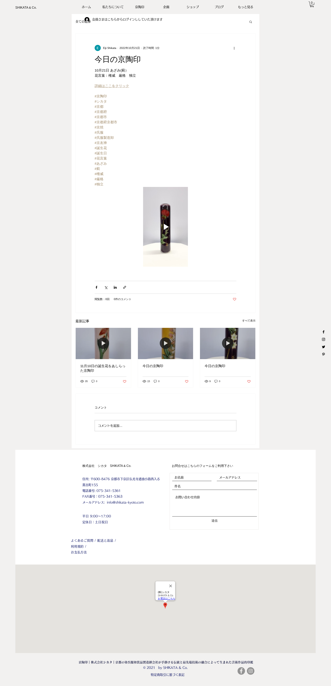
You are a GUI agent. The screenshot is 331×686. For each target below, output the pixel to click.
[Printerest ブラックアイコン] (323, 354)
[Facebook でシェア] (96, 287)
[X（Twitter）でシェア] (106, 287)
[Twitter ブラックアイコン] (323, 347)
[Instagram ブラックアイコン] (323, 339)
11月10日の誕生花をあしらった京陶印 (102, 368)
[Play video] (165, 227)
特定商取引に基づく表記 (167, 674)
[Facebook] (241, 671)
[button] (312, 4)
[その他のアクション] (234, 48)
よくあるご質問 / (84, 540)
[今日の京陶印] (165, 343)
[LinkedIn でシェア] (115, 287)
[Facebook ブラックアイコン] (323, 332)
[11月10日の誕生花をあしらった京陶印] (103, 343)
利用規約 (78, 546)
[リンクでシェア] (124, 287)
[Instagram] (250, 671)
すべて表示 (249, 320)
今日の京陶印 (153, 366)
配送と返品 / (106, 540)
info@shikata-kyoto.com (125, 502)
